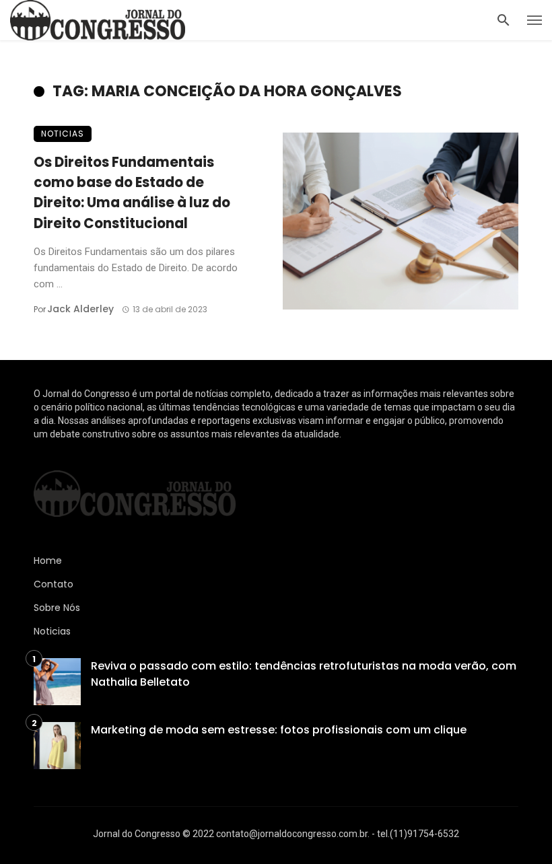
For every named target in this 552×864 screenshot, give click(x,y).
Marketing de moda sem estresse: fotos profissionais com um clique (279, 729)
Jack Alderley (80, 309)
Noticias (62, 133)
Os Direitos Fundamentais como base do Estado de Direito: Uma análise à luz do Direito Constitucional (132, 193)
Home (48, 560)
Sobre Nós (57, 607)
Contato (53, 584)
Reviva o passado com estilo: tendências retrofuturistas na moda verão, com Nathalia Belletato (303, 674)
